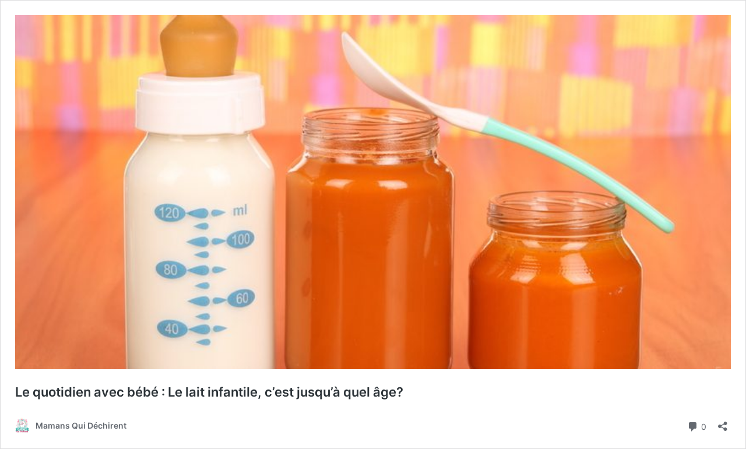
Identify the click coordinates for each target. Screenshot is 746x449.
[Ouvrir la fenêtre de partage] (723, 422)
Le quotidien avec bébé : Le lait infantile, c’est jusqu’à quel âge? (209, 391)
